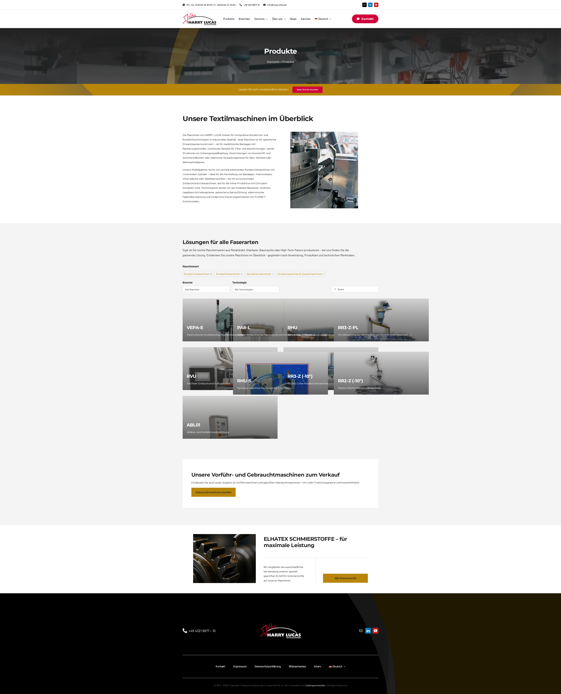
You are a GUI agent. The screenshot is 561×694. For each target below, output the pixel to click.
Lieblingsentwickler (315, 685)
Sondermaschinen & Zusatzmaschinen (300, 273)
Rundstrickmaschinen (196, 273)
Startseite (273, 61)
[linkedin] (370, 5)
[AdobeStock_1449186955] (224, 535)
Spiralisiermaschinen (259, 273)
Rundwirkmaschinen (228, 273)
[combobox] (206, 289)
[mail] (364, 5)
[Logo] (280, 616)
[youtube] (376, 5)
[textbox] (206, 289)
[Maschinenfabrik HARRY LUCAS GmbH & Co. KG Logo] (199, 13)
